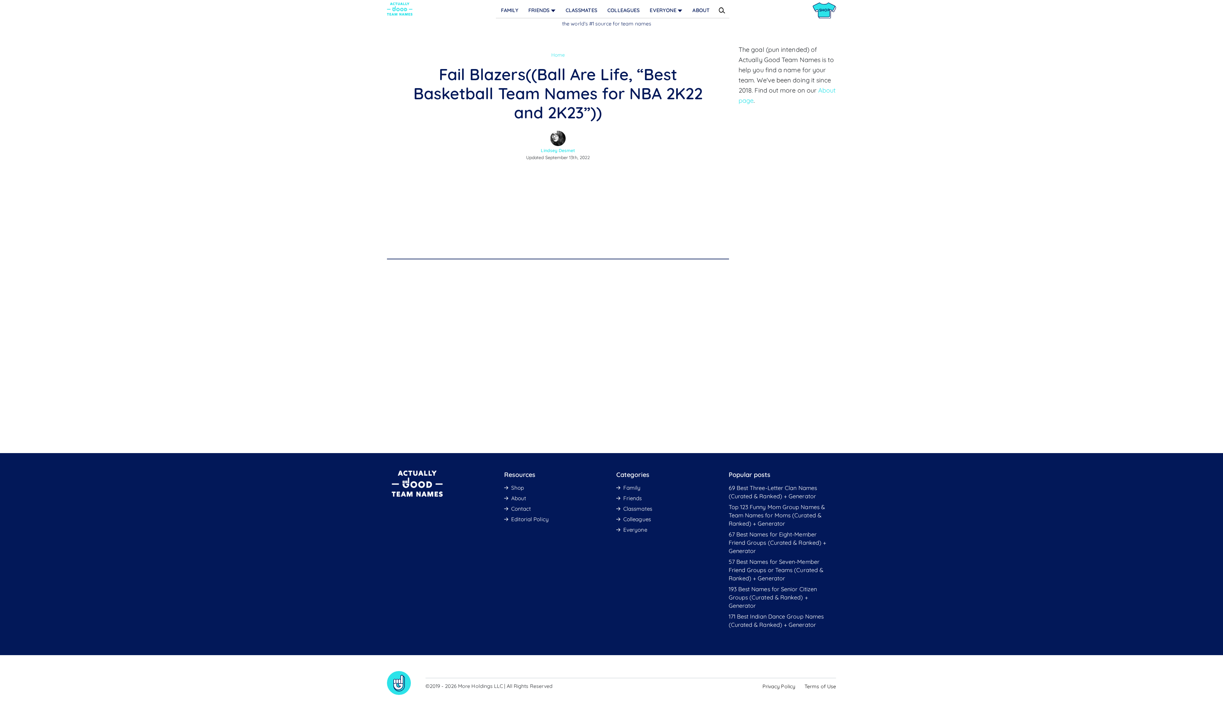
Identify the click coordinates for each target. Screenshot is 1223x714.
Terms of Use (820, 686)
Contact (521, 508)
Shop (517, 487)
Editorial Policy (530, 519)
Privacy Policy (778, 686)
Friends (539, 10)
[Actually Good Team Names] (399, 9)
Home (558, 55)
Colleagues (623, 10)
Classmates (581, 10)
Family (509, 10)
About (701, 10)
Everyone (663, 10)
